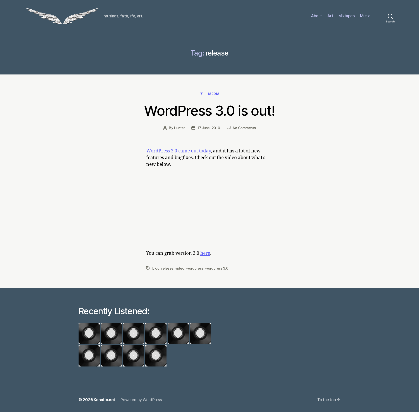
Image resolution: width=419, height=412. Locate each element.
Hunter (179, 128)
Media (214, 94)
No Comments (244, 128)
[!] (201, 94)
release (167, 268)
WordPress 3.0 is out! (209, 110)
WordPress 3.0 (161, 151)
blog (156, 268)
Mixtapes (346, 16)
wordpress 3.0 (216, 268)
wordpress (194, 268)
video (179, 268)
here (205, 253)
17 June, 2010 (208, 128)
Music (365, 16)
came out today (194, 151)
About (316, 16)
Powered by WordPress (141, 399)
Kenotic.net (104, 399)
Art (330, 16)
